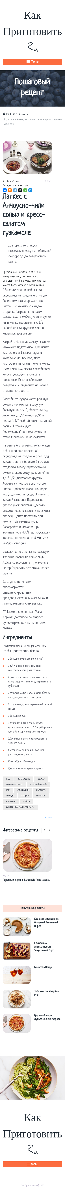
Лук (8, 790)
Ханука (26, 801)
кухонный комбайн (39, 785)
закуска (41, 779)
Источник (48, 817)
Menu (34, 1164)
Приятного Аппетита (14, 785)
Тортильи (25, 796)
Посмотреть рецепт (34, 1077)
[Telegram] (15, 190)
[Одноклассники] (10, 190)
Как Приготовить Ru (32, 31)
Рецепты (24, 114)
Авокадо (9, 796)
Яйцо (8, 779)
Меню (34, 62)
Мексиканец (23, 790)
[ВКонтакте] (5, 190)
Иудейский (10, 801)
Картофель (41, 790)
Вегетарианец (24, 779)
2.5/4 (49, 181)
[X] (20, 190)
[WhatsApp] (25, 190)
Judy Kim (6, 876)
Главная (10, 114)
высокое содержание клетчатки (20, 807)
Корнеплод (40, 796)
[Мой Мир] (30, 190)
